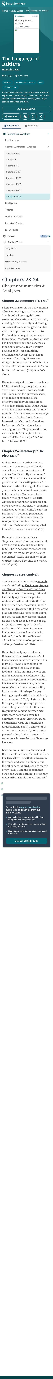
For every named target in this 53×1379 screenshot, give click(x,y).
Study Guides (17, 10)
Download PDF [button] (28, 109)
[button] (25, 116)
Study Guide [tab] (13, 125)
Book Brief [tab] (33, 125)
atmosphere (35, 605)
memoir (42, 581)
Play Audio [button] (13, 116)
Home (5, 10)
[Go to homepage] (14, 4)
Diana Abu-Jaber (10, 69)
